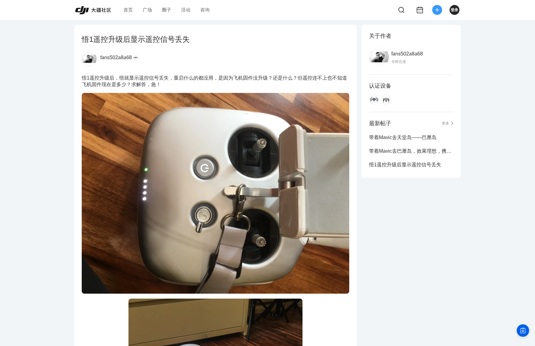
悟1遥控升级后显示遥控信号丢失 (405, 164)
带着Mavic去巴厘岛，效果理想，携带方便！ (411, 151)
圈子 (166, 9)
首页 (128, 9)
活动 (185, 9)
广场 (147, 9)
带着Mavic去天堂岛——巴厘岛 (403, 137)
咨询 (205, 9)
